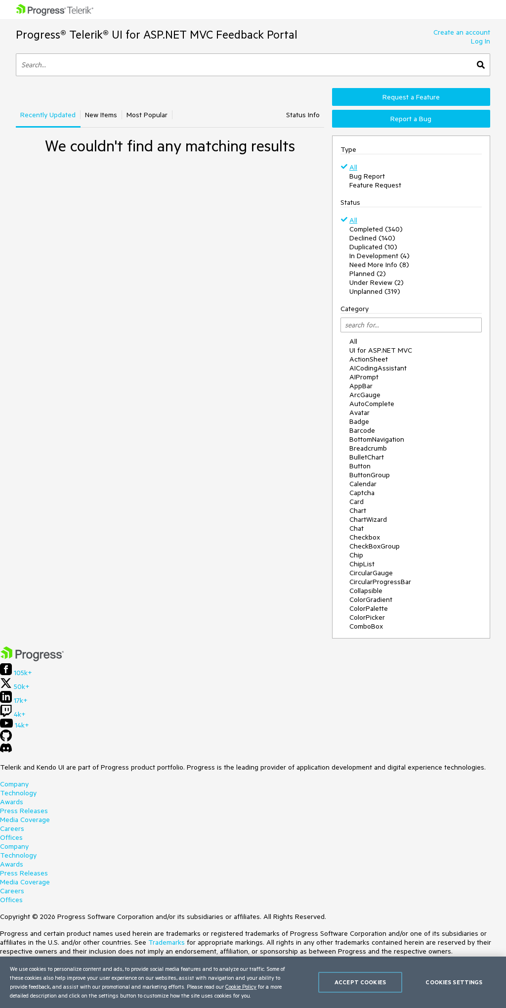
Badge (359, 421)
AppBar (361, 385)
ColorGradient (370, 599)
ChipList (362, 563)
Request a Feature (411, 96)
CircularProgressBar (380, 581)
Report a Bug (410, 118)
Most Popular (147, 114)
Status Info (303, 114)
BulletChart (366, 457)
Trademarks (166, 942)
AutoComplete (371, 403)
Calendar (363, 483)
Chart (357, 510)
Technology (18, 792)
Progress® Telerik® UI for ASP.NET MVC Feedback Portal (156, 34)
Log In (480, 41)
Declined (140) (372, 237)
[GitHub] (6, 738)
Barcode (362, 430)
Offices (11, 837)
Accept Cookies (360, 982)
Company (14, 783)
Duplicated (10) (373, 246)
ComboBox (366, 626)
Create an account (461, 32)
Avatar (359, 412)
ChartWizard (368, 519)
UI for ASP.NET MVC (380, 350)
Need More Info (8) (379, 264)
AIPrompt (364, 376)
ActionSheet (368, 359)
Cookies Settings (453, 982)
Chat (356, 528)
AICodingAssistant (378, 368)
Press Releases (24, 810)
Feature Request (375, 185)
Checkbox (364, 537)
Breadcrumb (368, 448)
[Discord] (6, 750)
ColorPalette (368, 608)
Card (356, 501)
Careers (12, 828)
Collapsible (365, 590)
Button (360, 465)
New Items (101, 114)
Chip (356, 554)
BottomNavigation (376, 439)
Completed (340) (376, 229)
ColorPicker (367, 617)
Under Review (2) (376, 282)
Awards (11, 801)
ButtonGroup (369, 474)
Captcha (362, 492)
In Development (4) (379, 255)
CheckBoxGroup (374, 546)
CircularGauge (371, 572)
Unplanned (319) (374, 291)
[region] (253, 982)
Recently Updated (48, 114)
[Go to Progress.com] (32, 658)
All (353, 167)
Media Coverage (25, 819)
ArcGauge (364, 394)
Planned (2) (367, 273)
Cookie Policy (240, 986)
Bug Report (367, 176)
